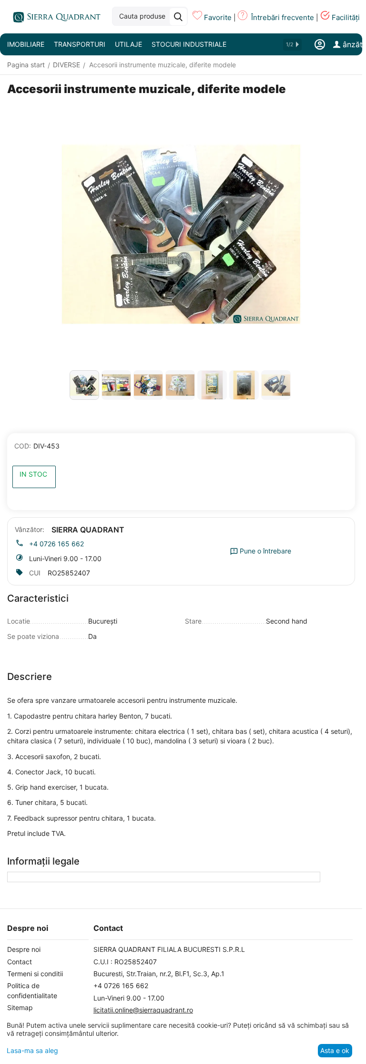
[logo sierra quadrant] (54, 16)
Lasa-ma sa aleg (32, 1050)
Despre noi (24, 949)
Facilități (346, 17)
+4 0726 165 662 (56, 544)
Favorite (218, 17)
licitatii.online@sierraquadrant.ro (143, 1010)
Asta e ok (334, 1050)
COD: (22, 446)
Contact (19, 962)
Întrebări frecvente (282, 17)
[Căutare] (178, 16)
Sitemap (20, 1007)
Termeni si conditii (35, 974)
